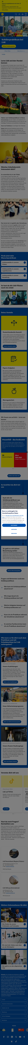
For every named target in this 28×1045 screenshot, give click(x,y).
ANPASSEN (14, 529)
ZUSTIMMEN (14, 525)
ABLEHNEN (14, 533)
